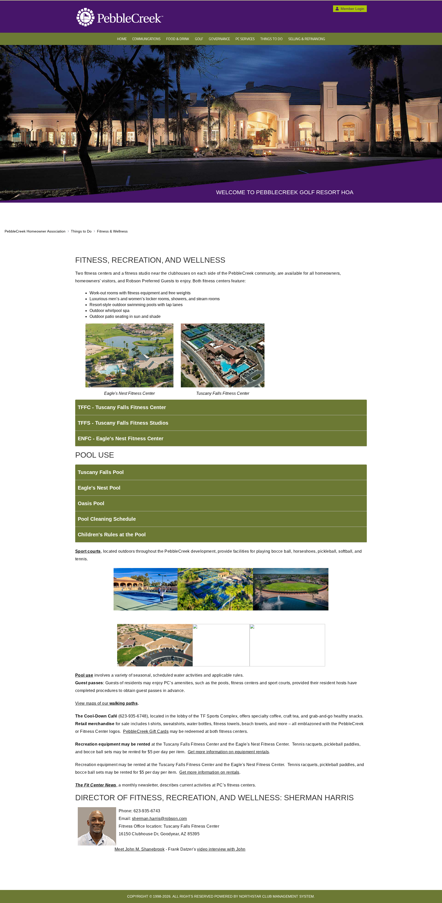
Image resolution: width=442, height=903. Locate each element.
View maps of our (106, 703)
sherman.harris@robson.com (159, 818)
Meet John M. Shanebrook (139, 849)
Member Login (352, 9)
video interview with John (221, 849)
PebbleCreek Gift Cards (146, 731)
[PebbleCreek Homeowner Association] (120, 17)
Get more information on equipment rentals (228, 752)
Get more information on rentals (209, 772)
